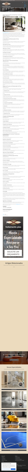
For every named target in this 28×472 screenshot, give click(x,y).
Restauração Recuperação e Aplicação (19, 460)
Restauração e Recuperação (14, 450)
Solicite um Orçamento (14, 359)
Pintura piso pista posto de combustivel (9, 319)
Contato (3, 461)
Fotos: (3, 214)
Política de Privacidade (4, 460)
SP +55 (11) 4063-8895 (7, 207)
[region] (8, 467)
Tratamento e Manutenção (18, 459)
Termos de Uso (3, 459)
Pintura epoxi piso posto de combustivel (9, 345)
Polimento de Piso (14, 389)
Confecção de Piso (14, 409)
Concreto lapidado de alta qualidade (8, 292)
